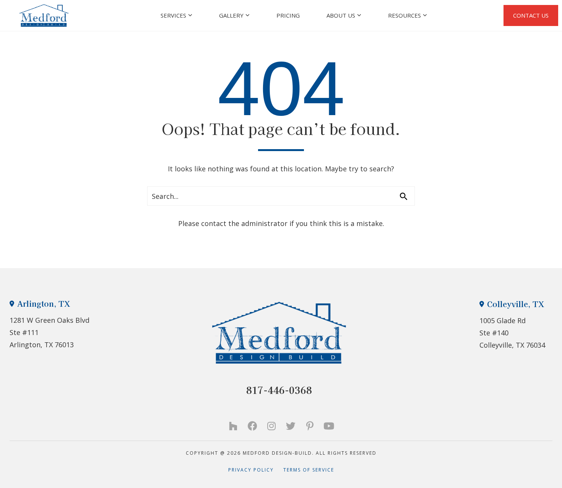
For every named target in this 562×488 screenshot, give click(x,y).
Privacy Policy (255, 470)
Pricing (288, 15)
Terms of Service (308, 470)
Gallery (231, 15)
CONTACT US (531, 15)
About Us (340, 15)
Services (173, 15)
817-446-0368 (279, 390)
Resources (404, 15)
